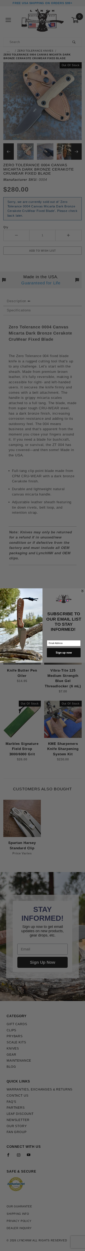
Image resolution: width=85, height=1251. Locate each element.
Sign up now (64, 652)
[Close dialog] (82, 591)
